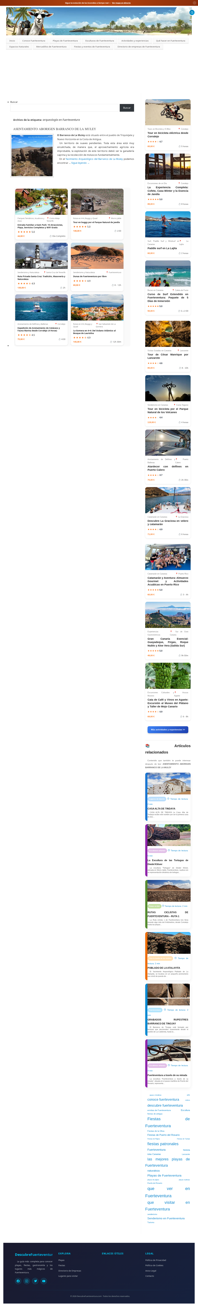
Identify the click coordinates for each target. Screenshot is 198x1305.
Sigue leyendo (80, 162)
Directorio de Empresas (69, 1270)
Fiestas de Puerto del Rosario (163, 1134)
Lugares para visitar (68, 1276)
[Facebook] (18, 1281)
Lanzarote (186, 1154)
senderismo (152, 1214)
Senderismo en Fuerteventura (166, 1218)
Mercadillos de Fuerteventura (51, 46)
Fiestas (61, 1265)
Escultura (185, 1110)
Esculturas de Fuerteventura (99, 40)
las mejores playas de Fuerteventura (167, 1162)
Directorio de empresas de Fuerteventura (139, 46)
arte (188, 1095)
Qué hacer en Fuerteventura (170, 40)
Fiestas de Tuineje (183, 1139)
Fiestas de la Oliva (155, 1131)
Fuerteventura (156, 1149)
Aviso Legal (150, 1270)
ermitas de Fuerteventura (159, 1110)
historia (186, 1150)
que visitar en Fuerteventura (167, 1205)
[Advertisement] (99, 71)
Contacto (149, 1276)
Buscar (14, 102)
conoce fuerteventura (163, 1099)
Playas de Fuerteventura (65, 40)
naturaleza (153, 1170)
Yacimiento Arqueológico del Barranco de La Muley (95, 159)
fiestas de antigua (154, 1114)
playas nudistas (184, 1180)
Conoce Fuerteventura (33, 40)
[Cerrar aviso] (194, 3)
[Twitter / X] (35, 1281)
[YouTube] (44, 1281)
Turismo (150, 1222)
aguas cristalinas (155, 1095)
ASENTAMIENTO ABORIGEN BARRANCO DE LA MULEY (54, 129)
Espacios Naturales (19, 46)
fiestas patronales (163, 1144)
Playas (61, 1260)
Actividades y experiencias (135, 40)
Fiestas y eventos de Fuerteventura (92, 46)
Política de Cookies (154, 1265)
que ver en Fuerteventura (167, 1192)
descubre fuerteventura (165, 1105)
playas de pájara (153, 1180)
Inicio (12, 40)
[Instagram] (26, 1281)
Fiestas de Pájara (153, 1139)
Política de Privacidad (155, 1260)
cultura (187, 1100)
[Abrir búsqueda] (192, 12)
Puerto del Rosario (154, 1183)
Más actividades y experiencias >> (168, 729)
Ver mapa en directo (121, 3)
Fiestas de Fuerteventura (167, 1122)
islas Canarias (154, 1154)
